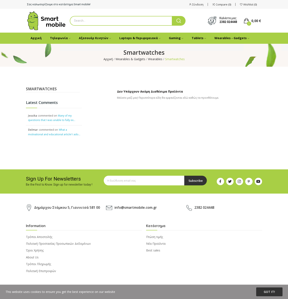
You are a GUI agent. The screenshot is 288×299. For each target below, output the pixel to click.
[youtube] (258, 181)
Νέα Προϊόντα (156, 244)
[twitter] (230, 181)
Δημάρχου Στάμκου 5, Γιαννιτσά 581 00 (67, 207)
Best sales (153, 250)
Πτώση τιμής (154, 237)
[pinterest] (249, 181)
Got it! (269, 292)
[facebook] (220, 181)
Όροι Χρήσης (35, 250)
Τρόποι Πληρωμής (38, 264)
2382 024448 (228, 21)
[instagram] (239, 181)
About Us (32, 257)
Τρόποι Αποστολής (39, 237)
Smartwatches (41, 89)
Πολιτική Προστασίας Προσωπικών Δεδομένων (58, 244)
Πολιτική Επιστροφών (41, 271)
